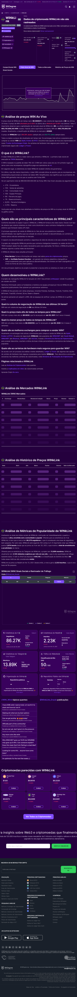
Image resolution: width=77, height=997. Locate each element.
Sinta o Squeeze (61, 846)
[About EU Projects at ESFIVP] (9, 957)
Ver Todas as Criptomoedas (38, 816)
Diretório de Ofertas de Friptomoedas (59, 338)
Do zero (16, 372)
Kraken (29, 141)
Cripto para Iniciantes (7, 883)
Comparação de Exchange (8, 909)
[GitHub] (30, 947)
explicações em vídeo (16, 369)
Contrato (55, 919)
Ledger (21, 146)
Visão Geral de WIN (27, 67)
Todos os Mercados (44, 67)
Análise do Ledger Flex (33, 920)
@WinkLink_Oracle (12, 574)
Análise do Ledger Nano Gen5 (35, 926)
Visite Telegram (10, 656)
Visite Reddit (70, 633)
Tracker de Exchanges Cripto (16, 143)
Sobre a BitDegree (58, 898)
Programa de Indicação (59, 909)
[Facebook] (13, 947)
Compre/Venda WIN (10, 67)
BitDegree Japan (57, 917)
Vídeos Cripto (5, 893)
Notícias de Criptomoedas (16, 365)
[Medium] (19, 947)
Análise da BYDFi (57, 888)
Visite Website (69, 654)
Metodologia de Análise (59, 904)
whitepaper (55, 279)
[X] (3, 947)
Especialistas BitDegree (59, 901)
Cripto (7, 13)
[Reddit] (26, 947)
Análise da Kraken (58, 883)
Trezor (28, 146)
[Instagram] (23, 947)
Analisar (13, 788)
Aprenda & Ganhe (6, 880)
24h (58, 38)
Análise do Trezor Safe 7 (34, 923)
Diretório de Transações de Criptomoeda (58, 357)
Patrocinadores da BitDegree (61, 914)
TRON (13, 159)
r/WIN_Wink (7, 700)
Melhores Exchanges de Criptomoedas (12, 906)
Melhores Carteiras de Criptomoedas (11, 912)
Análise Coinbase (58, 891)
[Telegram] (6, 947)
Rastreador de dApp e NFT (9, 922)
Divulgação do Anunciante (68, 987)
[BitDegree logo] (7, 968)
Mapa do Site (30, 987)
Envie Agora (19, 692)
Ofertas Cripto (5, 896)
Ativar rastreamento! (47, 31)
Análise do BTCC (57, 885)
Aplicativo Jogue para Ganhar (9, 899)
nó (51, 165)
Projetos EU (56, 906)
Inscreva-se (68, 869)
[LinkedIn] (16, 947)
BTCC (36, 141)
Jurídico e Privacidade (41, 987)
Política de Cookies (54, 987)
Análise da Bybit (57, 880)
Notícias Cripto (5, 891)
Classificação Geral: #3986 (8, 25)
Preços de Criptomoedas (8, 919)
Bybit (24, 141)
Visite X (34, 633)
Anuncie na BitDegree (59, 912)
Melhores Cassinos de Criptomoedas (12, 914)
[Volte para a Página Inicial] (3, 12)
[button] (69, 7)
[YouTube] (9, 947)
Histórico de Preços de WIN (64, 67)
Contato (55, 922)
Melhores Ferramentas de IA (9, 917)
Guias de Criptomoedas (8, 888)
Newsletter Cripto (6, 885)
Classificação (15, 13)
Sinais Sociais (7, 70)
